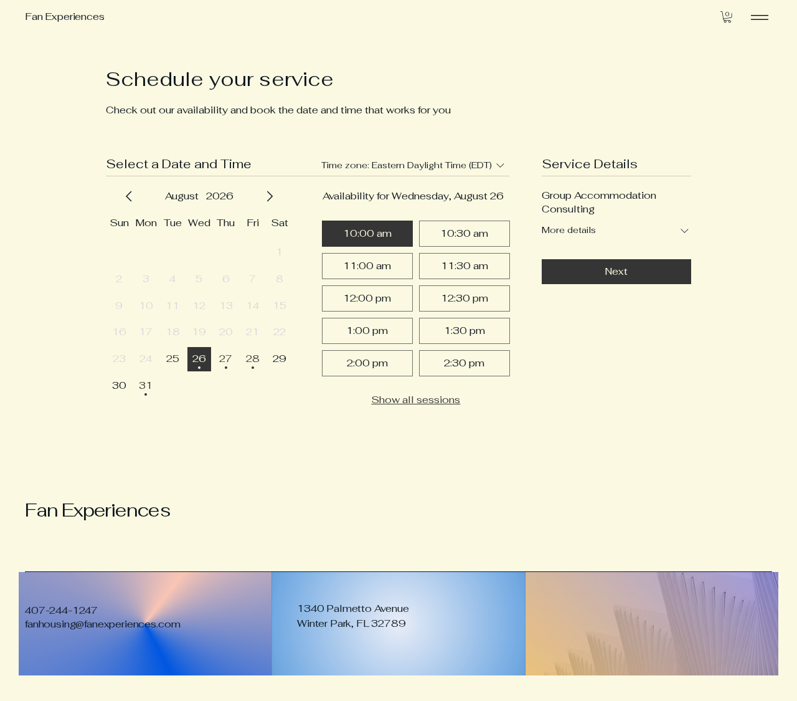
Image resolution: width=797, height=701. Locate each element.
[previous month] (128, 196)
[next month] (269, 196)
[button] (727, 16)
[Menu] (759, 17)
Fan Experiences (98, 510)
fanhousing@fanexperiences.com (102, 624)
